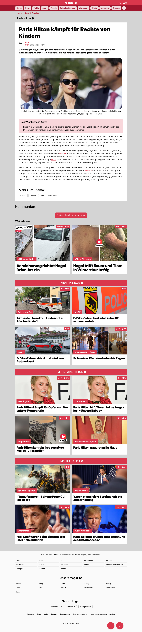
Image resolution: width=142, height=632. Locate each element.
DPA (27, 42)
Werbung (30, 614)
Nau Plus (64, 564)
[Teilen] (110, 625)
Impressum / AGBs (80, 614)
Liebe (53, 159)
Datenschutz (65, 614)
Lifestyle (19, 569)
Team (39, 614)
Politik (41, 560)
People (108, 560)
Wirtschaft (20, 564)
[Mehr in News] (71, 283)
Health (18, 583)
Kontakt (54, 614)
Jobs (46, 614)
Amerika (35, 13)
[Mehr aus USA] (71, 461)
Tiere (40, 588)
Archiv (63, 569)
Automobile (88, 588)
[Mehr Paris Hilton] (71, 372)
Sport (63, 560)
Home (19, 13)
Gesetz (88, 170)
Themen (42, 569)
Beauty (18, 592)
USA (27, 45)
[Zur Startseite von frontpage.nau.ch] (71, 3)
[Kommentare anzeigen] (119, 625)
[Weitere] (124, 8)
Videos (41, 564)
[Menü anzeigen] (125, 2)
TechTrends (110, 588)
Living (41, 583)
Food (18, 588)
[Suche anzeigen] (121, 2)
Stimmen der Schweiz (114, 564)
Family (108, 583)
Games (86, 564)
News (26, 13)
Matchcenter (88, 560)
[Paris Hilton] (71, 18)
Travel (63, 588)
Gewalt (62, 153)
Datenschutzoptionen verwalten (103, 614)
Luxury (86, 583)
